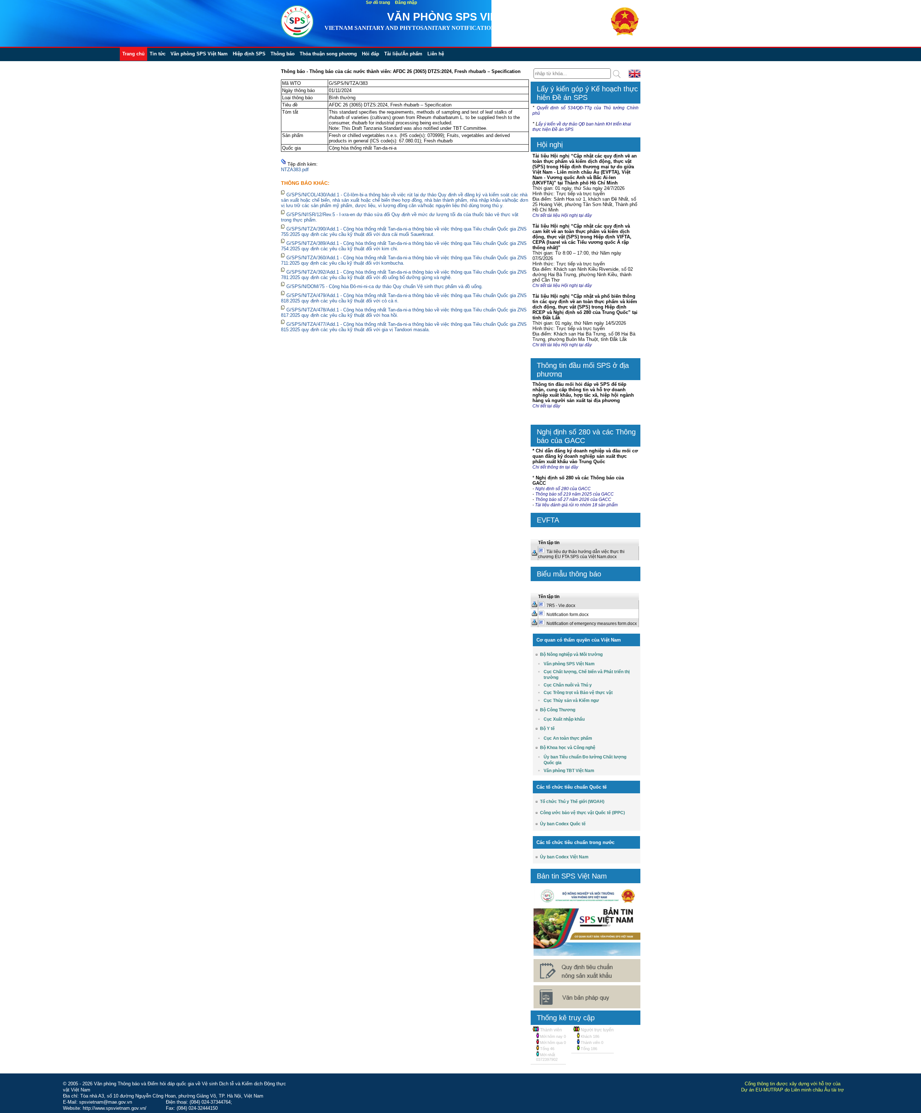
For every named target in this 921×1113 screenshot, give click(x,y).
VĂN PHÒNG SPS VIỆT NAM (459, 17)
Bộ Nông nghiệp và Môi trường (571, 654)
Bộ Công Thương (557, 709)
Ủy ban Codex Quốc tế (563, 823)
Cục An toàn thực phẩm (568, 738)
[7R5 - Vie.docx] (534, 605)
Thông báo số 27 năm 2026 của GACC (573, 499)
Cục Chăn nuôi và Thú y (568, 685)
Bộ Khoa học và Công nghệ (567, 747)
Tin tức (157, 53)
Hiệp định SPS (249, 53)
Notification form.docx (567, 614)
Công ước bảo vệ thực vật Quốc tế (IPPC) (582, 812)
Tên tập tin (548, 542)
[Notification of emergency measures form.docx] (534, 623)
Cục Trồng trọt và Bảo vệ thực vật (578, 692)
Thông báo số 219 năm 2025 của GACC (574, 494)
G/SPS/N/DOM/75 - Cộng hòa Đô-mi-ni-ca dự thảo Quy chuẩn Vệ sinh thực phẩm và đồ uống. (384, 286)
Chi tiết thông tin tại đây (555, 467)
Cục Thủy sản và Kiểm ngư (571, 700)
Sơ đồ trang (378, 2)
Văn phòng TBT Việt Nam (569, 770)
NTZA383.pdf (295, 169)
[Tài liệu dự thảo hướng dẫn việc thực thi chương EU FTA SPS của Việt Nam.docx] (534, 554)
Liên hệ (435, 53)
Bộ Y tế (547, 728)
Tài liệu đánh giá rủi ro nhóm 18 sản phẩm (577, 504)
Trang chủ (133, 53)
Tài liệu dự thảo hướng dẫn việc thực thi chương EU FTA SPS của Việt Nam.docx (581, 554)
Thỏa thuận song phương (328, 53)
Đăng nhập (406, 2)
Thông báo (283, 53)
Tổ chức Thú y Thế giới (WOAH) (572, 801)
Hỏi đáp (370, 53)
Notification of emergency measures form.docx (591, 623)
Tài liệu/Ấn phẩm (403, 53)
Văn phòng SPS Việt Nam (199, 53)
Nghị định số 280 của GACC (563, 488)
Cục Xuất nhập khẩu (564, 719)
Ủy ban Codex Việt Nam (564, 856)
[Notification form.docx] (534, 614)
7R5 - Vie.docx (560, 605)
